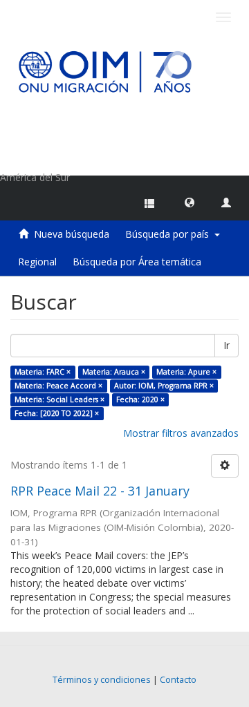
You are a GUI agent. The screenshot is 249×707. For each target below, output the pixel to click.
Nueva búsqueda (71, 234)
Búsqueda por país (169, 234)
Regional (37, 261)
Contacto (178, 680)
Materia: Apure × (186, 372)
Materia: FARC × (43, 372)
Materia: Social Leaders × (59, 399)
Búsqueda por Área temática (137, 261)
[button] (189, 202)
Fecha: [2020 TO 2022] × (57, 413)
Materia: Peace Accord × (58, 385)
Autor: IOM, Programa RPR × (164, 385)
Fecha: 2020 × (140, 399)
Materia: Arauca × (113, 372)
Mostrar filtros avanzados (181, 433)
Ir (226, 345)
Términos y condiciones (102, 680)
